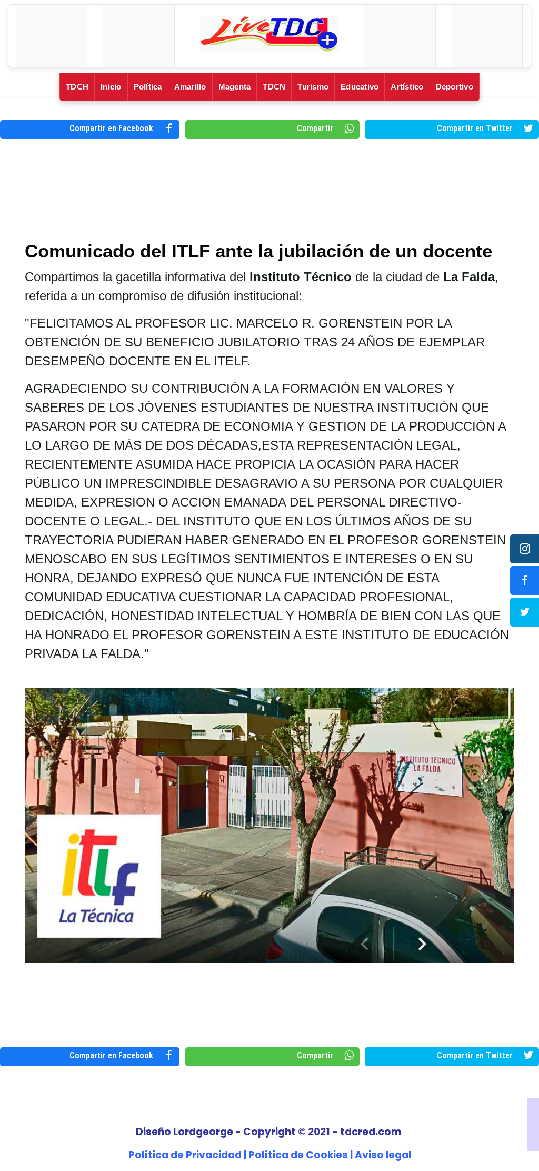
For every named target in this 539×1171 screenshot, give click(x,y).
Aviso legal (383, 1155)
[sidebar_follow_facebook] (524, 580)
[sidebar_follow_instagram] (524, 548)
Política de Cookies (298, 1155)
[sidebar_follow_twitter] (524, 612)
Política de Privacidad (185, 1155)
